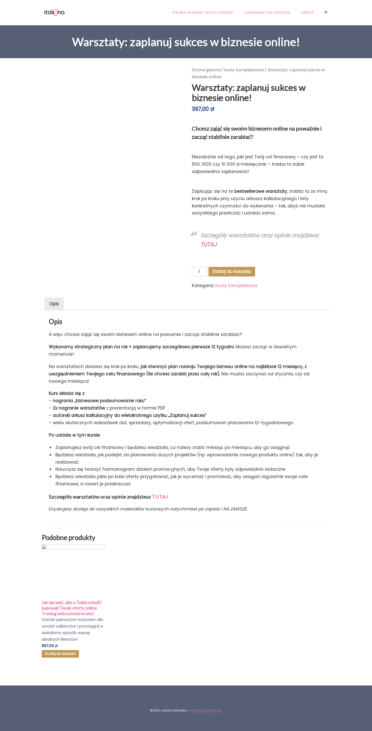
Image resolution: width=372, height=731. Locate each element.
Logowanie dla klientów (267, 12)
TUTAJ (160, 496)
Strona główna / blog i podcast (203, 12)
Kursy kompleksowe (244, 70)
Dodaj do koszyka (232, 271)
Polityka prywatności (205, 710)
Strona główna (206, 70)
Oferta (307, 12)
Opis (54, 304)
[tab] (54, 304)
